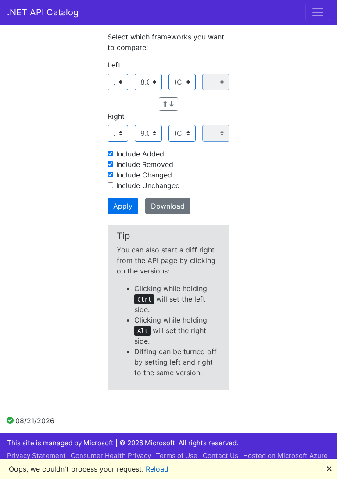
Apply (123, 206)
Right (116, 116)
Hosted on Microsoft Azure (285, 455)
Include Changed (144, 174)
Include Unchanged (148, 185)
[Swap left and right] (168, 104)
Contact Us (220, 455)
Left (114, 64)
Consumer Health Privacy (111, 455)
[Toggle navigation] (317, 12)
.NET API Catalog (43, 12)
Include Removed (144, 164)
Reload (157, 469)
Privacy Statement (36, 455)
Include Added (140, 153)
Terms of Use (176, 455)
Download (168, 206)
